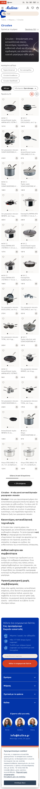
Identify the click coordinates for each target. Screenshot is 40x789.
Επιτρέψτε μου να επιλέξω (14, 777)
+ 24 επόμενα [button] (20, 484)
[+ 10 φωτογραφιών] (10, 106)
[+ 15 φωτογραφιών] (10, 202)
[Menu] (2, 8)
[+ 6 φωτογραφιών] (30, 326)
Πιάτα (3, 558)
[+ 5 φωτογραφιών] (30, 296)
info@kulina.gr (20, 735)
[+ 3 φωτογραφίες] (30, 264)
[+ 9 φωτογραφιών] (30, 138)
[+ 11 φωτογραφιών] (10, 232)
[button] (20, 88)
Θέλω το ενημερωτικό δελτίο (20, 663)
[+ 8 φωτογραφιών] (30, 106)
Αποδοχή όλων (20, 783)
